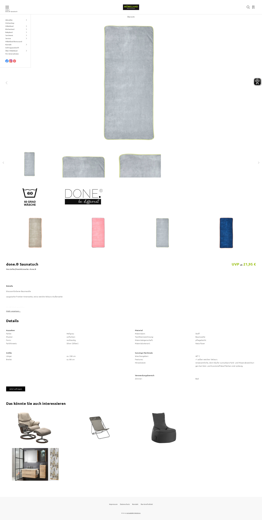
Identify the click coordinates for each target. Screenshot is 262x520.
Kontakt (8, 45)
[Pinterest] (14, 62)
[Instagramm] (10, 62)
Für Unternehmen (12, 54)
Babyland (8, 32)
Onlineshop (9, 23)
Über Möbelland (11, 51)
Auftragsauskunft (12, 48)
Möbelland (9, 26)
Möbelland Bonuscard (13, 41)
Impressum (113, 504)
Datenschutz (125, 504)
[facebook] (6, 62)
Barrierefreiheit (147, 504)
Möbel (7, 10)
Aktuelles (9, 20)
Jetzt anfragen (15, 389)
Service (8, 38)
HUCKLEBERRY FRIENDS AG (133, 513)
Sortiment (9, 35)
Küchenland (9, 29)
